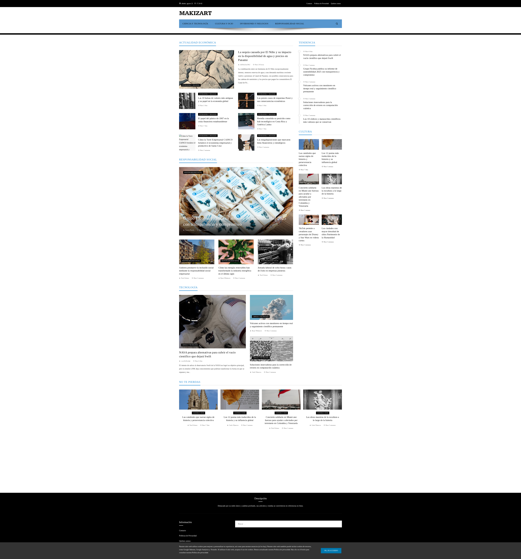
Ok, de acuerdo (331, 551)
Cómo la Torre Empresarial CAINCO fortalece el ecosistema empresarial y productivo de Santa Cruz (215, 143)
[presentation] (181, 437)
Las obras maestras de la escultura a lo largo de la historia (332, 191)
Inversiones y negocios (191, 85)
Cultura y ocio (198, 413)
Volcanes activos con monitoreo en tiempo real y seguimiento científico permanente (319, 88)
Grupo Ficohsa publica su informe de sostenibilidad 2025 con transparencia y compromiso (321, 72)
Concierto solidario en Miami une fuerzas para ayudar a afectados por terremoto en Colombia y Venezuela (309, 197)
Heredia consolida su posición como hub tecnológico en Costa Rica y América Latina (273, 121)
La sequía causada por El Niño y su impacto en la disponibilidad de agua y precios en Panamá (264, 55)
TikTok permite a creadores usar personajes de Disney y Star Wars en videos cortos (309, 234)
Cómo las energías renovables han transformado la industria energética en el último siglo (234, 271)
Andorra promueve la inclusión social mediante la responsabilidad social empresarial (196, 271)
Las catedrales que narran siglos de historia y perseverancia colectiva (307, 159)
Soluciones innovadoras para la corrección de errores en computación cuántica (320, 105)
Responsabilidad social (193, 172)
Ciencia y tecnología (190, 345)
